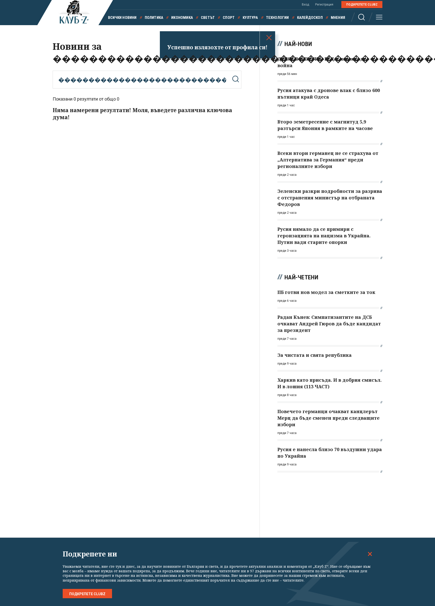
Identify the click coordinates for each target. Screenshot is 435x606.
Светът (208, 17)
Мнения (338, 17)
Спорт (229, 17)
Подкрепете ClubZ (362, 4)
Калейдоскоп (310, 17)
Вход (305, 4)
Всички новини (122, 17)
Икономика (182, 17)
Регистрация (324, 4)
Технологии (277, 17)
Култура (250, 17)
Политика (154, 17)
